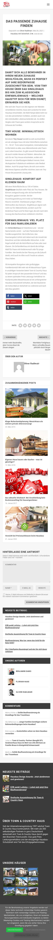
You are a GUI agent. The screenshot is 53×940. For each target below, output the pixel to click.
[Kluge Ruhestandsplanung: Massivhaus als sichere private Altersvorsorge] (26, 403)
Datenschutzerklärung (26, 935)
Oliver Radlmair (26, 31)
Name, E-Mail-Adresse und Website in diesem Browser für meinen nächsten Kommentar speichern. (25, 595)
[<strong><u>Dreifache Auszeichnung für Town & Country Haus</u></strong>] (6, 799)
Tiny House (17, 139)
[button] (14, 296)
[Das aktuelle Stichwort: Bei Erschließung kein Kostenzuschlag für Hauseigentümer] (26, 481)
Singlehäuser (10, 190)
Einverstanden (14, 930)
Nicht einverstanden (35, 930)
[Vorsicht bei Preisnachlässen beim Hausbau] (26, 519)
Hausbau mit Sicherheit (20, 34)
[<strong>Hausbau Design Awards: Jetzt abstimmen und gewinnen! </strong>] (6, 778)
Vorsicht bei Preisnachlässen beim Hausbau (24, 536)
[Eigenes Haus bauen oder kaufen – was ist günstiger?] (26, 443)
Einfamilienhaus (14, 228)
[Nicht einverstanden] (49, 922)
